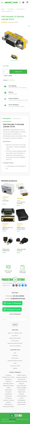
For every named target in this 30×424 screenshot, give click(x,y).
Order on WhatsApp (14, 303)
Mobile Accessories (21, 381)
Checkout (15, 355)
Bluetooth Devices (8, 385)
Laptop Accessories (21, 377)
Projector (21, 383)
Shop (15, 363)
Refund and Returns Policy (15, 343)
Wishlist (15, 368)
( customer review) (13, 22)
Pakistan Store (12, 419)
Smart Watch (21, 390)
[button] (29, 26)
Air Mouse (8, 375)
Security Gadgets (21, 388)
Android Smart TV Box (8, 377)
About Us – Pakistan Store (15, 333)
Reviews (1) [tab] (17, 119)
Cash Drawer (8, 390)
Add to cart (18, 71)
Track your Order (15, 366)
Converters (8, 398)
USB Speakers (21, 400)
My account (15, 358)
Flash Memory (8, 404)
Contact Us (15, 335)
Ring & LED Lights (21, 385)
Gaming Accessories (8, 406)
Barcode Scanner (8, 383)
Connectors (10, 9)
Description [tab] (6, 118)
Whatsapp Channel (13, 309)
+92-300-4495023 (18, 296)
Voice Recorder (21, 402)
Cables (8, 388)
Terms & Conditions (15, 346)
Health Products (21, 375)
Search (20, 2)
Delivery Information (15, 338)
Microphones (21, 379)
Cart (15, 353)
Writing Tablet (22, 404)
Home (2, 9)
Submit (15, 324)
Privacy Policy (15, 341)
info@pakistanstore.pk (18, 298)
